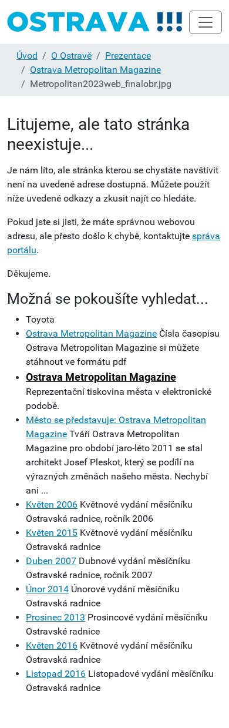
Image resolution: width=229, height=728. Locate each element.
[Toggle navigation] (205, 22)
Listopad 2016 (56, 673)
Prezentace (128, 55)
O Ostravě (71, 55)
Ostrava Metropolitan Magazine (95, 69)
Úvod (27, 55)
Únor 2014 (47, 589)
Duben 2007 (51, 560)
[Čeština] (95, 22)
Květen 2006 (52, 504)
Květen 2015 (52, 532)
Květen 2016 (52, 645)
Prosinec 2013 (55, 617)
